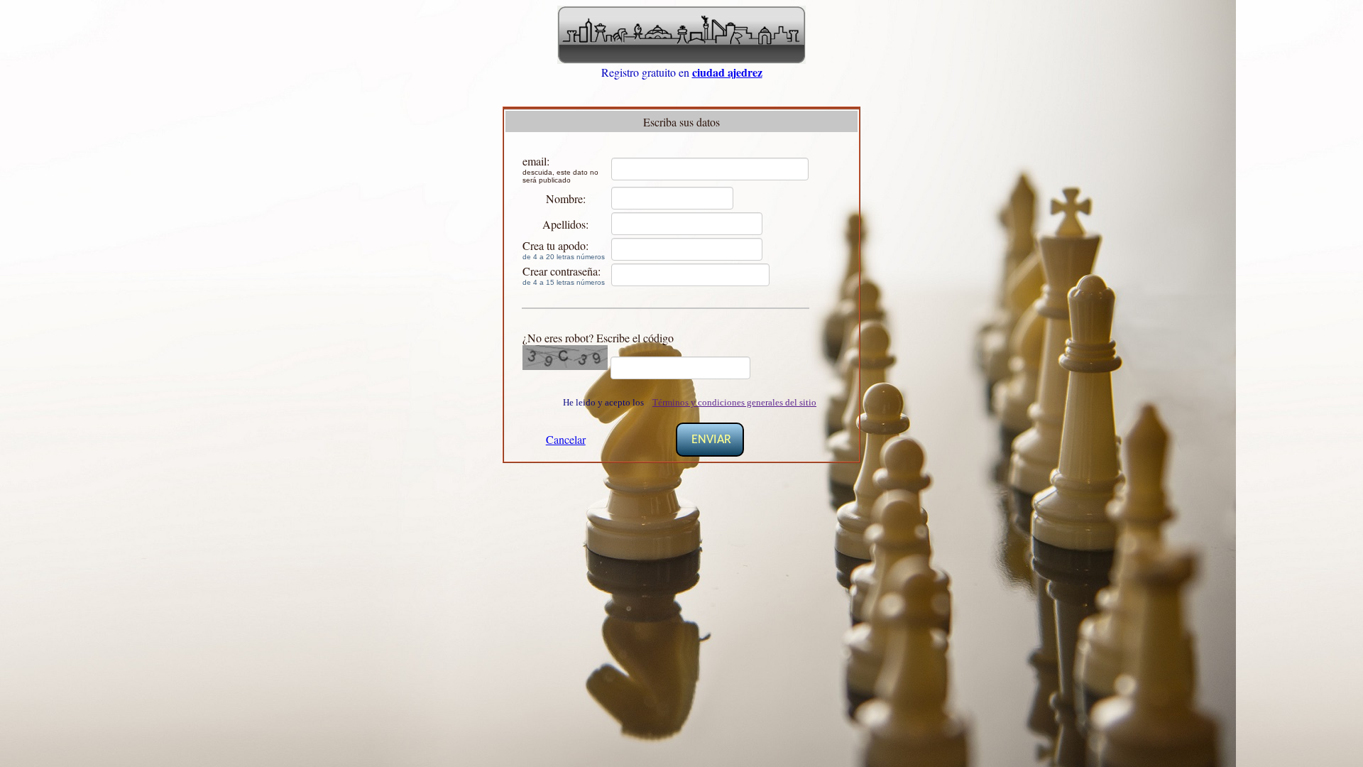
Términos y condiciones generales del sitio (734, 402)
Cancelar (566, 439)
